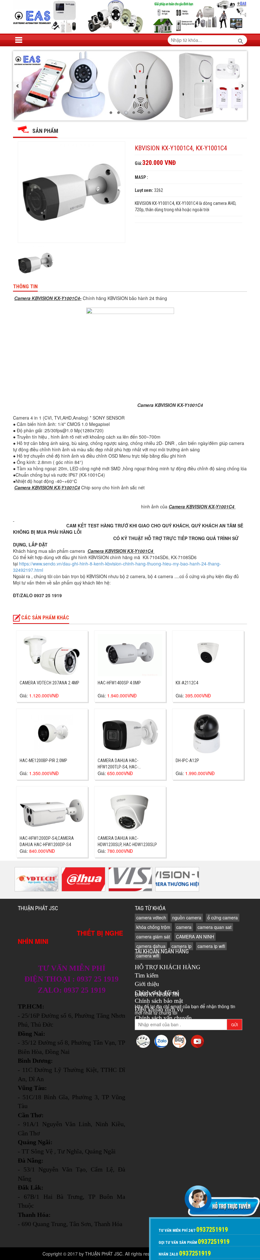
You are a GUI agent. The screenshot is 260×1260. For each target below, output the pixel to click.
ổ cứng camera (222, 917)
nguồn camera (186, 917)
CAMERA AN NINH (195, 936)
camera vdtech (151, 917)
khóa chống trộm (153, 927)
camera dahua (151, 946)
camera (184, 927)
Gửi (234, 1024)
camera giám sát (153, 936)
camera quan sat (214, 927)
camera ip (182, 946)
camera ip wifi (211, 946)
